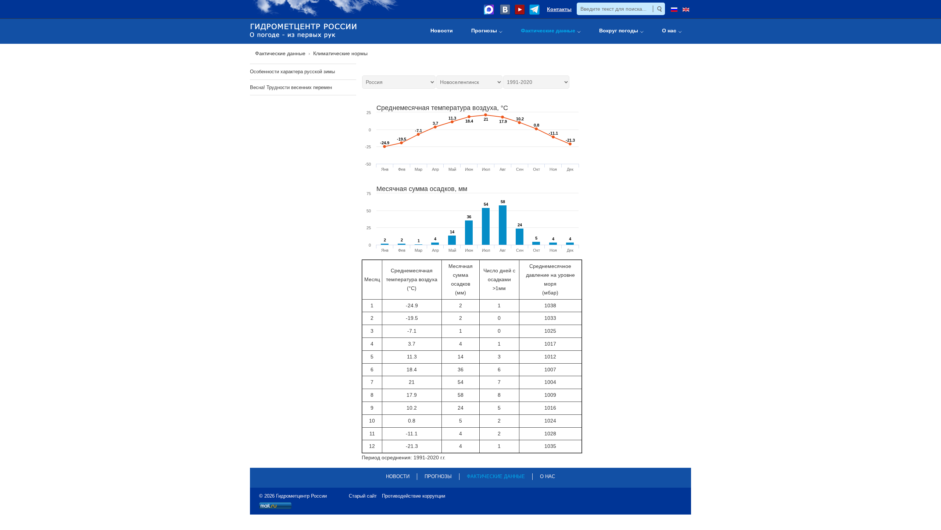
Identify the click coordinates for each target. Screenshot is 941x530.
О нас (547, 476)
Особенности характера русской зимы (292, 71)
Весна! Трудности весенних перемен (291, 87)
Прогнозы (438, 476)
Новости (397, 476)
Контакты (559, 9)
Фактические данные (496, 476)
